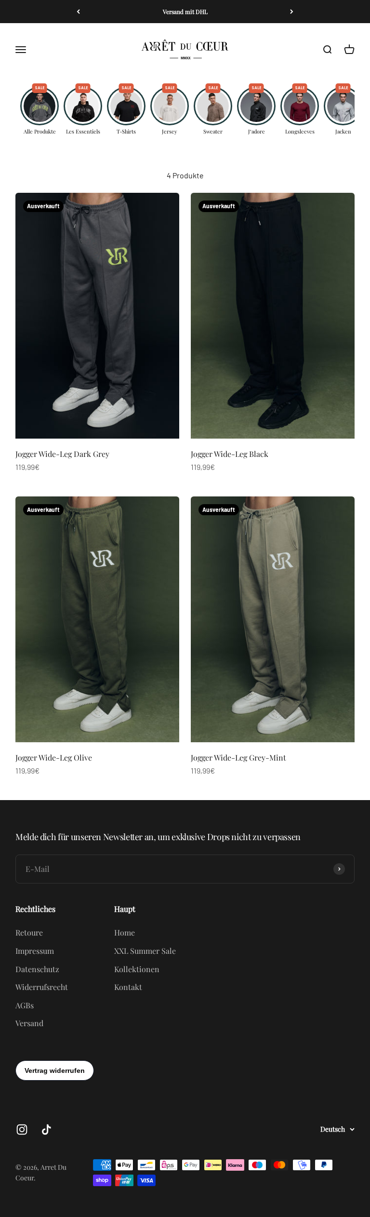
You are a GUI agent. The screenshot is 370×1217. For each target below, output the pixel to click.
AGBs (24, 1005)
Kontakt (128, 987)
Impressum (34, 951)
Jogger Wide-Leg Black (229, 454)
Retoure (29, 932)
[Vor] (291, 11)
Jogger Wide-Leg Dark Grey (62, 454)
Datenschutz (37, 969)
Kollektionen (136, 969)
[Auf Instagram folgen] (21, 1129)
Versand (29, 1023)
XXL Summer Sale (145, 951)
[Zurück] (78, 11)
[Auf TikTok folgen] (46, 1129)
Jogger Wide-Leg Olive (53, 757)
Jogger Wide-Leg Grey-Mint (238, 757)
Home (124, 932)
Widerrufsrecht (41, 987)
